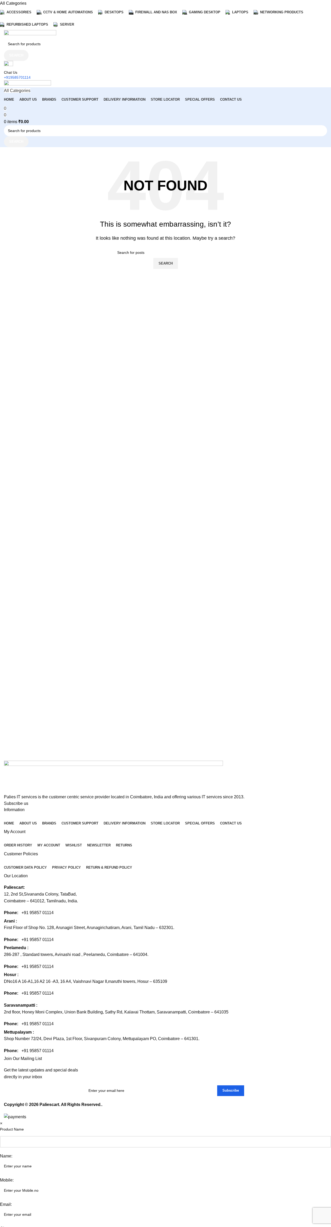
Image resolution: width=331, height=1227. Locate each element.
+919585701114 (17, 77)
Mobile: (7, 1180)
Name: (6, 1156)
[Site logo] (30, 33)
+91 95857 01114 (37, 912)
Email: (6, 1204)
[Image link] (113, 777)
